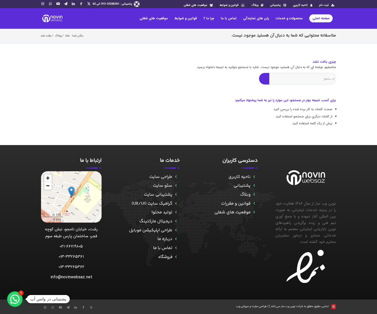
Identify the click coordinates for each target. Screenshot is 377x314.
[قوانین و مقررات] (254, 204)
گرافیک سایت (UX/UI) (152, 203)
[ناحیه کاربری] (254, 177)
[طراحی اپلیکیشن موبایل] (176, 230)
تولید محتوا (162, 212)
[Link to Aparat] (58, 4)
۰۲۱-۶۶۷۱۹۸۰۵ (71, 246)
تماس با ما (162, 248)
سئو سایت (162, 185)
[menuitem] (326, 5)
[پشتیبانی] (254, 186)
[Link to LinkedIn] (73, 4)
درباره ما (164, 239)
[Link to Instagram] (42, 4)
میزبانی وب (242, 306)
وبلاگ (254, 5)
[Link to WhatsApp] (50, 4)
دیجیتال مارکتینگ (155, 221)
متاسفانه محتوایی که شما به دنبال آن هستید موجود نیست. (283, 35)
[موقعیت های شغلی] (254, 212)
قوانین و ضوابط (229, 5)
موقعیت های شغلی (195, 5)
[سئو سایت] (176, 186)
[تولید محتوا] (176, 212)
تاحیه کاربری (300, 5)
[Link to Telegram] (66, 4)
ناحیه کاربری (240, 177)
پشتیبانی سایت (158, 194)
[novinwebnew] (52, 18)
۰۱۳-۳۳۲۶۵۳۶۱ (71, 256)
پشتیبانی (275, 5)
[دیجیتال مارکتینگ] (176, 221)
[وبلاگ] (254, 195)
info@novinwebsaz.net (71, 277)
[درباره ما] (176, 239)
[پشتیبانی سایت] (176, 195)
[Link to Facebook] (81, 4)
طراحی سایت (160, 177)
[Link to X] (89, 4)
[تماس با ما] (176, 248)
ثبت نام (324, 5)
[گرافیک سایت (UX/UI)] (176, 204)
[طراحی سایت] (176, 177)
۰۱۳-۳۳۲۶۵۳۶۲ (71, 267)
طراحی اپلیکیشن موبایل (150, 230)
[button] (71, 191)
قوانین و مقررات (236, 203)
